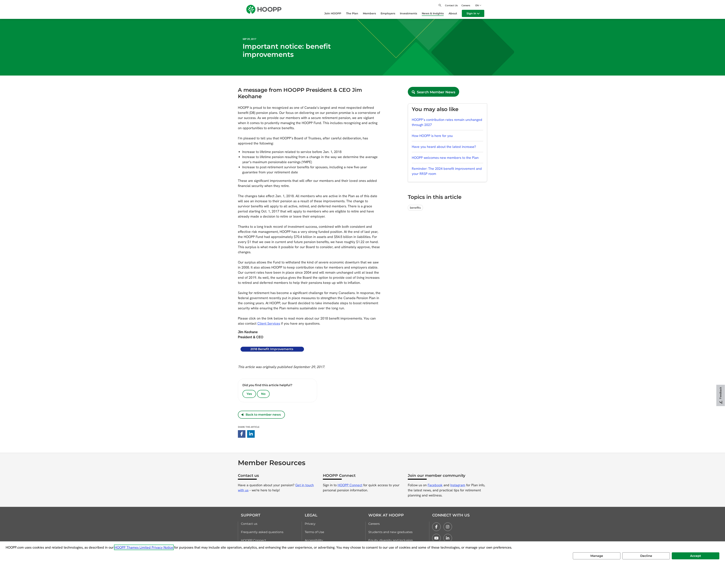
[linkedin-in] (251, 434)
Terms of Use (314, 532)
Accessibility (314, 540)
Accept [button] (695, 556)
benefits (415, 208)
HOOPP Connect (350, 485)
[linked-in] (447, 538)
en (477, 5)
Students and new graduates (390, 532)
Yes (249, 394)
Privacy (310, 524)
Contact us (249, 524)
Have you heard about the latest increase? (444, 146)
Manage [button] (596, 556)
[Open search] (440, 5)
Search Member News (435, 92)
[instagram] (447, 527)
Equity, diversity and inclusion (390, 540)
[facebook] (436, 527)
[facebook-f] (241, 434)
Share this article (248, 426)
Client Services (268, 323)
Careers (465, 5)
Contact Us (451, 5)
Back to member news (262, 414)
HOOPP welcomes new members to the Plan (445, 157)
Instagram (457, 485)
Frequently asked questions (262, 532)
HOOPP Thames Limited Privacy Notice (144, 547)
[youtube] (436, 538)
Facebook (435, 485)
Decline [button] (646, 556)
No (263, 394)
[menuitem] (335, 13)
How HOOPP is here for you (432, 136)
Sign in (472, 13)
